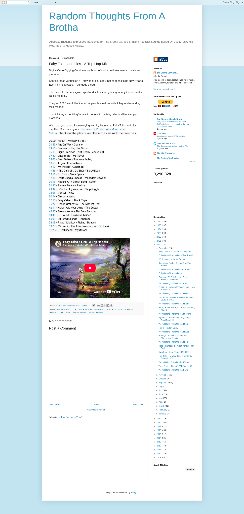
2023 (159, 233)
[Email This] (98, 305)
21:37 (52, 185)
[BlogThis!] (101, 305)
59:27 (52, 226)
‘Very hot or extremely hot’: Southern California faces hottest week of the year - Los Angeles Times (174, 124)
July (161, 390)
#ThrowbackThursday (86, 312)
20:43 (52, 181)
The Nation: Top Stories (168, 158)
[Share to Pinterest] (111, 305)
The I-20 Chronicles (166, 153)
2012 (159, 446)
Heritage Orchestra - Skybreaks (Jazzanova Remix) (173, 336)
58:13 (52, 222)
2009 (159, 457)
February (163, 410)
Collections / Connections (170, 273)
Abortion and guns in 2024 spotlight (171, 136)
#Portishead (55, 312)
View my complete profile (165, 89)
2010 (159, 453)
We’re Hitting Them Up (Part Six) (173, 324)
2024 (159, 229)
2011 (159, 449)
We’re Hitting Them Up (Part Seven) (175, 314)
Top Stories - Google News (169, 119)
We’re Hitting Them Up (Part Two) (174, 370)
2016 (159, 430)
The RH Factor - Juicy (168, 328)
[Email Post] (93, 305)
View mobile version (96, 410)
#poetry (130, 309)
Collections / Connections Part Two (174, 269)
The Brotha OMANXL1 (167, 73)
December (164, 248)
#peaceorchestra (119, 309)
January (163, 414)
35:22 (52, 204)
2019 (159, 418)
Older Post (138, 405)
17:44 (52, 178)
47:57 (52, 211)
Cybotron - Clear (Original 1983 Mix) (175, 352)
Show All (192, 162)
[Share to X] (105, 305)
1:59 (52, 144)
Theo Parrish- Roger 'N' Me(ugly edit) (175, 366)
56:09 (52, 218)
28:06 (52, 192)
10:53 (52, 163)
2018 (159, 422)
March (162, 406)
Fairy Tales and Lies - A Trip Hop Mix (175, 251)
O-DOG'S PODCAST (166, 143)
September (164, 382)
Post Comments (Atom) (71, 417)
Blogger (134, 492)
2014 (159, 438)
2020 (159, 245)
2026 (159, 221)
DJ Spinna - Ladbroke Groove (172, 259)
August (162, 386)
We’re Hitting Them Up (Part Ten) (173, 283)
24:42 (52, 189)
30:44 (52, 196)
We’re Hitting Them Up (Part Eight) (174, 304)
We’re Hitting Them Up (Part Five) (174, 332)
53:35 (52, 215)
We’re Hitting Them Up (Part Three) (174, 362)
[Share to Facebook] (108, 305)
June (161, 394)
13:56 (52, 170)
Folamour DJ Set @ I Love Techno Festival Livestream (174, 278)
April (161, 402)
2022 (159, 237)
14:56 (52, 174)
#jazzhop (93, 309)
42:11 (52, 207)
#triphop (99, 312)
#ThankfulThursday (69, 312)
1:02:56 (53, 230)
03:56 (52, 148)
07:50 (52, 155)
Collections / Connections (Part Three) (176, 255)
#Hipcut (86, 309)
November (164, 375)
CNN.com (161, 134)
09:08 (52, 159)
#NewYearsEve (104, 309)
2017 (159, 426)
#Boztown (61, 309)
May (161, 398)
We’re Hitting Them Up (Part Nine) (174, 294)
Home (97, 405)
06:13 (52, 152)
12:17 (52, 166)
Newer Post (55, 405)
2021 (159, 241)
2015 (159, 434)
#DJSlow (78, 309)
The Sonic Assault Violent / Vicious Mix (172, 146)
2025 (159, 225)
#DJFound (70, 309)
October (162, 379)
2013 (159, 442)
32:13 (52, 200)
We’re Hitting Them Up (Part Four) (174, 342)
